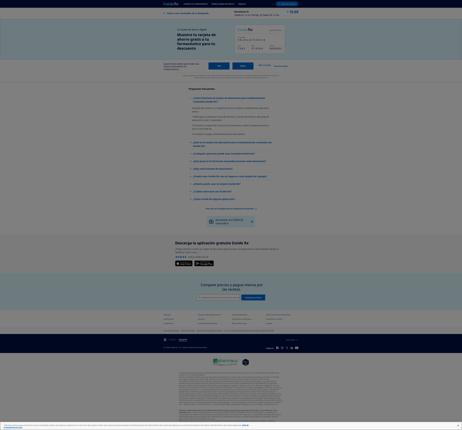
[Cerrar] (458, 425)
